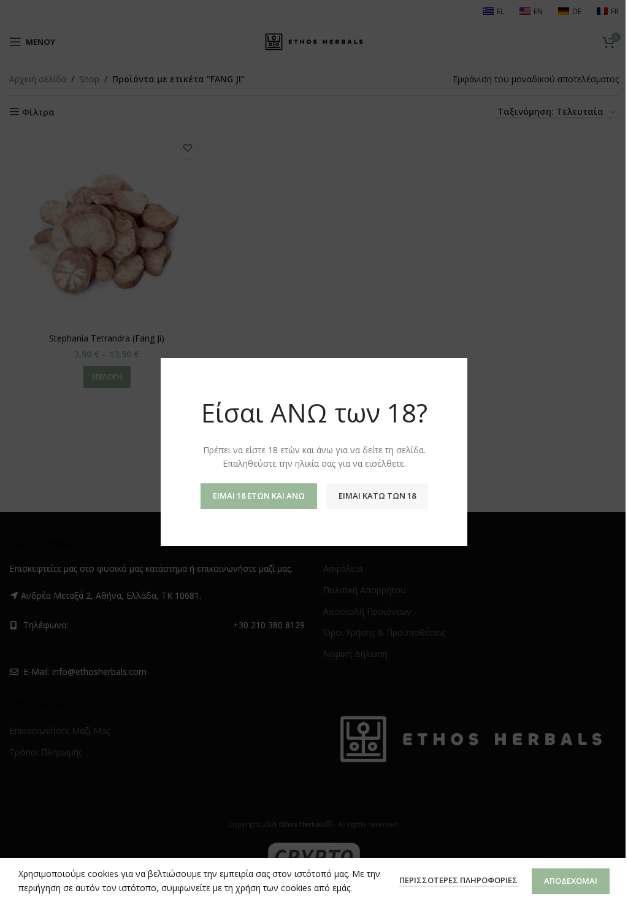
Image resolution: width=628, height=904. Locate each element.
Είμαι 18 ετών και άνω (259, 495)
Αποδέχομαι (570, 880)
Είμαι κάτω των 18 (377, 495)
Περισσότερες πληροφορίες (459, 880)
